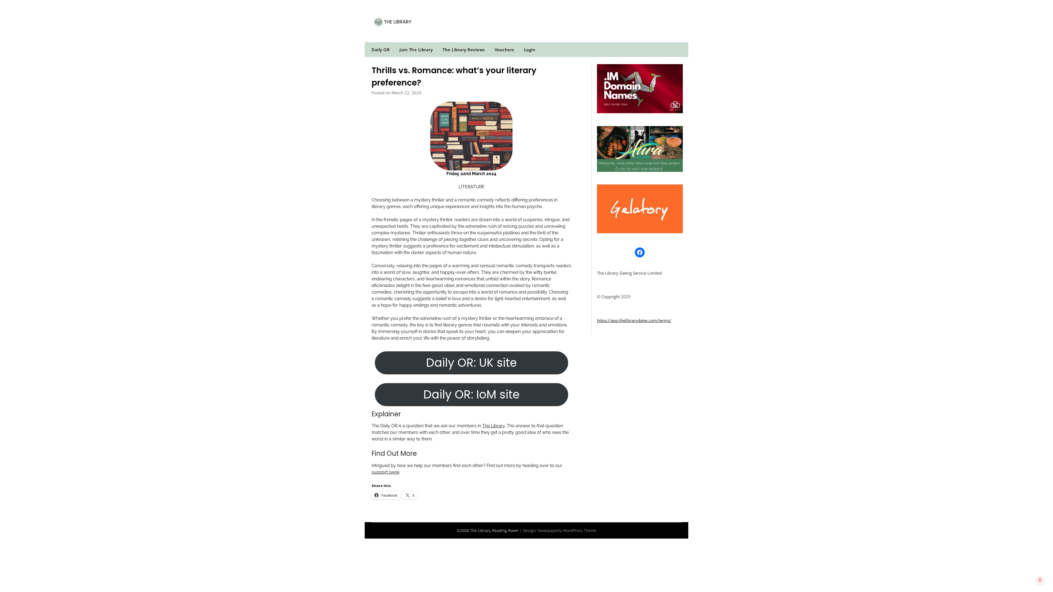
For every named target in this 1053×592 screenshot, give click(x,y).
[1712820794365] (640, 111)
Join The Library (416, 49)
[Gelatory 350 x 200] (640, 231)
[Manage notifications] (1040, 580)
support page (385, 472)
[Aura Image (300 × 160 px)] (640, 170)
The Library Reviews (464, 49)
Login (530, 49)
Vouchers (504, 49)
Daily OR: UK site (471, 363)
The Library (493, 425)
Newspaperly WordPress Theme (567, 530)
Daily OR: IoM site (471, 394)
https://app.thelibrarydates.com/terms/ (634, 320)
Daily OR (381, 49)
